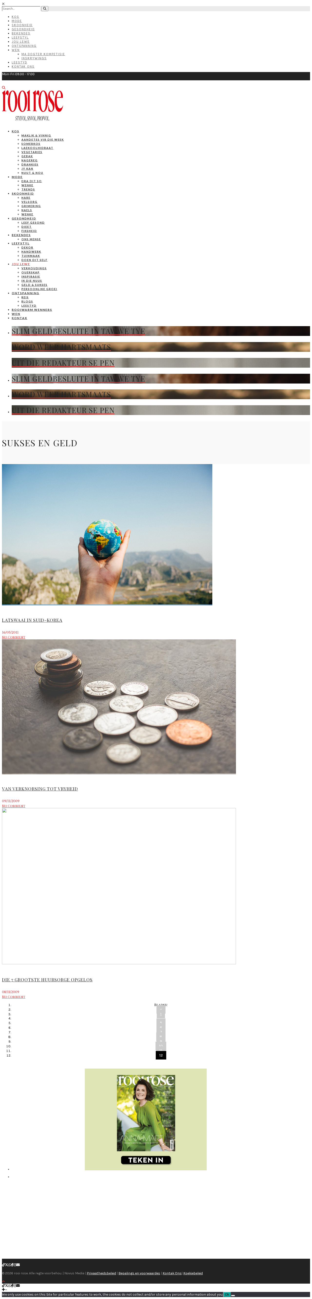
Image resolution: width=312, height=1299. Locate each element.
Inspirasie (30, 276)
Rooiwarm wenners (32, 310)
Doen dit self (34, 259)
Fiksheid (29, 230)
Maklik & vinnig (36, 135)
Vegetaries (31, 152)
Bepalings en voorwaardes (139, 1273)
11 (160, 1050)
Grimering (31, 206)
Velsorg (29, 201)
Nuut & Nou (32, 172)
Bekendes (21, 33)
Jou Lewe (21, 41)
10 (161, 1046)
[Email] (18, 1265)
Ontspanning (24, 46)
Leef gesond (33, 222)
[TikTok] (3, 1265)
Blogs (27, 301)
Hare (25, 197)
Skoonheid (22, 25)
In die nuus (31, 280)
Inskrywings (34, 58)
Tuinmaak (30, 255)
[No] (233, 1295)
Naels (26, 210)
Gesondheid (23, 29)
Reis (25, 297)
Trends (28, 189)
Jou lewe (21, 264)
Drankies (30, 164)
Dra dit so (31, 181)
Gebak (27, 156)
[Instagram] (14, 1265)
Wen (16, 50)
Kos (15, 17)
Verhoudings (34, 268)
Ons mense (31, 239)
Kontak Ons (23, 66)
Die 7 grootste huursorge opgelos (47, 980)
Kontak (19, 318)
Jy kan (27, 168)
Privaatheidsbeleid (101, 1273)
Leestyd (19, 62)
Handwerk (31, 251)
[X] (6, 1265)
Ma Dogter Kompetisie (43, 54)
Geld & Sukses (34, 284)
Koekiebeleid (193, 1273)
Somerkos (30, 143)
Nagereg (29, 160)
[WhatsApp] (9, 1265)
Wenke (27, 185)
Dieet (26, 226)
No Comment (13, 637)
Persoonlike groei (39, 289)
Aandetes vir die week (42, 139)
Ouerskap (30, 272)
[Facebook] (12, 1265)
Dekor (27, 247)
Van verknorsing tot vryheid (40, 789)
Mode (17, 21)
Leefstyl (20, 37)
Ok (227, 1294)
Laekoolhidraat (37, 147)
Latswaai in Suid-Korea (32, 620)
